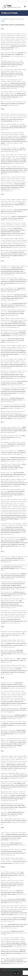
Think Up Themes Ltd (11, 969)
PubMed (3, 21)
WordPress (24, 969)
